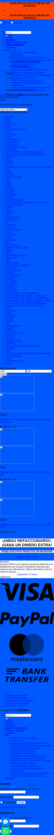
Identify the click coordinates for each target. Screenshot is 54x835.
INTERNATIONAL (14, 205)
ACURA (10, 117)
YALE (8, 363)
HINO (8, 185)
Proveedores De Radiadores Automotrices (31, 60)
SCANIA (10, 318)
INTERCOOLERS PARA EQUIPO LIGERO (27, 202)
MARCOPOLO (13, 245)
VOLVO (9, 358)
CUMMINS (11, 149)
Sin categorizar (13, 326)
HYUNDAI (11, 195)
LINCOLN (10, 235)
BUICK (9, 132)
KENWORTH (12, 220)
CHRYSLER (12, 144)
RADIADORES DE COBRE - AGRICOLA (26, 295)
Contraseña (6, 797)
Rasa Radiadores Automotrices (26, 80)
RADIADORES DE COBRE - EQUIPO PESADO (29, 301)
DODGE (10, 162)
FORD (9, 172)
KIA (7, 222)
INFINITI (10, 197)
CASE (9, 137)
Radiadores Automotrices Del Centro (29, 70)
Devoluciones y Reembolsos (20, 700)
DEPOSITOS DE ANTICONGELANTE (24, 152)
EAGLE (9, 165)
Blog (8, 693)
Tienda (9, 37)
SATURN (10, 316)
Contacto (10, 47)
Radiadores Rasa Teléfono (24, 77)
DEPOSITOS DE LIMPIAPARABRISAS (25, 154)
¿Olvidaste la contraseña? (13, 807)
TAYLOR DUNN (13, 341)
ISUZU (9, 210)
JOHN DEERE (13, 217)
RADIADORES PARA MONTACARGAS (25, 306)
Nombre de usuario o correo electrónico (20, 789)
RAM (8, 308)
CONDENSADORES (16, 147)
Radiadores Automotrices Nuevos (27, 72)
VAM (8, 351)
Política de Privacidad (16, 698)
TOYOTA (10, 348)
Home (9, 35)
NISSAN (10, 273)
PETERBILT (12, 280)
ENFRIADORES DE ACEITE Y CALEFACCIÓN (29, 167)
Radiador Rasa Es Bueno (23, 65)
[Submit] (7, 718)
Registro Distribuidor (17, 42)
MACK (9, 238)
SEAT (8, 323)
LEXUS (9, 233)
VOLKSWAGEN (13, 356)
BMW (8, 127)
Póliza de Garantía (15, 45)
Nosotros (10, 40)
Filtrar (3, 374)
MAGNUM (11, 240)
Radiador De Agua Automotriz (25, 62)
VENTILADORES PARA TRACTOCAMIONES (28, 353)
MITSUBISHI (12, 263)
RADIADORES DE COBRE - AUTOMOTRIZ (27, 298)
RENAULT (11, 311)
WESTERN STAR (14, 361)
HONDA (10, 187)
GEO (8, 180)
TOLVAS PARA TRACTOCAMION (22, 346)
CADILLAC (11, 134)
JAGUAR (10, 212)
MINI (8, 260)
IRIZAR (9, 207)
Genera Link (17, 740)
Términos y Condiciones (17, 703)
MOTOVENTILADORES (17, 265)
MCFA (9, 253)
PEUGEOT (11, 283)
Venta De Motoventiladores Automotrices (31, 87)
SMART (9, 328)
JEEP (8, 215)
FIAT (8, 170)
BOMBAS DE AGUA (16, 129)
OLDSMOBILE (13, 275)
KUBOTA (10, 227)
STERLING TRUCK (15, 333)
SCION (9, 321)
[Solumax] (11, 23)
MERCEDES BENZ (15, 255)
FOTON (9, 175)
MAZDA (9, 250)
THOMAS (10, 343)
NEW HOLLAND (14, 270)
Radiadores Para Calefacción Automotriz (31, 75)
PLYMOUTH (12, 285)
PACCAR (10, 278)
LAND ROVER (13, 230)
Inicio (2, 95)
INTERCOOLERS (14, 200)
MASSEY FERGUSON (17, 248)
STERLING (11, 331)
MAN (8, 243)
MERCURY (11, 258)
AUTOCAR (11, 124)
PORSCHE (11, 290)
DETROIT (10, 157)
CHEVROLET (12, 142)
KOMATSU (11, 225)
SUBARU (10, 336)
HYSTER (10, 192)
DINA (8, 159)
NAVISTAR (11, 268)
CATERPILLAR (13, 139)
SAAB (9, 313)
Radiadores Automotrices (23, 67)
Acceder (21, 802)
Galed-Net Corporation (17, 705)
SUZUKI (10, 338)
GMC (8, 182)
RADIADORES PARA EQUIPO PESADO (26, 303)
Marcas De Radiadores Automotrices (29, 57)
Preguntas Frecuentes (16, 695)
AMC (8, 119)
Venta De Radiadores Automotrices (28, 90)
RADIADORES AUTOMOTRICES (22, 293)
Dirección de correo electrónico (16, 818)
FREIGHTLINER (14, 177)
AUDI (8, 122)
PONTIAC (11, 288)
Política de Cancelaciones (24, 52)
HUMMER (11, 190)
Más (8, 50)
